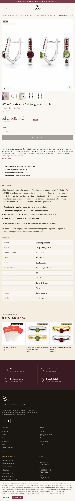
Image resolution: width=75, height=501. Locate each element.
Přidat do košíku (37, 137)
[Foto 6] (40, 96)
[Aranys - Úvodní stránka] (37, 7)
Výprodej (4, 451)
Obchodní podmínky (8, 476)
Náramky (5, 438)
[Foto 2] (5, 96)
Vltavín (48, 248)
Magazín (42, 438)
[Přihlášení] (69, 8)
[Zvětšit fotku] (70, 87)
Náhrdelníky (5, 441)
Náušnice (39, 278)
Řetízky (4, 444)
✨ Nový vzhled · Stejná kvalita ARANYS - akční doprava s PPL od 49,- (37, 1)
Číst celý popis (6, 158)
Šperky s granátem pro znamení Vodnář (35, 15)
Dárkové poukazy (7, 473)
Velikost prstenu (7, 467)
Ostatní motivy (41, 263)
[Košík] (72, 8)
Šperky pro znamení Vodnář (15, 15)
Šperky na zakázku (45, 435)
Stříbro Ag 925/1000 (43, 243)
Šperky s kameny (7, 447)
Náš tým (42, 431)
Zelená (45, 283)
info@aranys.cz (44, 478)
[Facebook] (9, 421)
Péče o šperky (6, 470)
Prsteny (4, 435)
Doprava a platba (7, 460)
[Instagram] (3, 421)
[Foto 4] (23, 96)
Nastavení (6, 497)
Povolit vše (17, 497)
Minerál (4, 127)
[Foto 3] (14, 96)
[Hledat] (6, 8)
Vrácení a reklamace (8, 463)
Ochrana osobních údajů (9, 479)
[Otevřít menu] (3, 8)
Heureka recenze (44, 441)
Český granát (40, 248)
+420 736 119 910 (45, 470)
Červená (39, 283)
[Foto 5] (31, 96)
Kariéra (41, 444)
